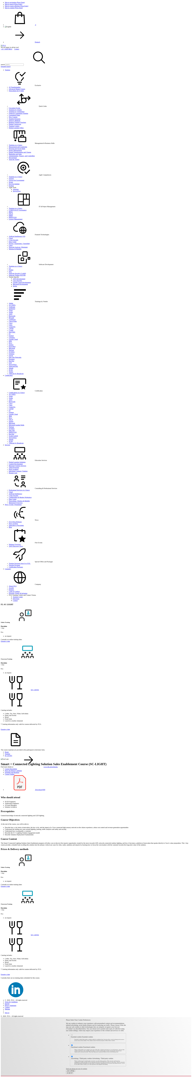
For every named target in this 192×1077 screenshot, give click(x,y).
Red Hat (11, 361)
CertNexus (12, 319)
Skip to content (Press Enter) (14, 8)
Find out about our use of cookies (76, 1069)
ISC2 (10, 343)
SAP (10, 363)
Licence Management (15, 219)
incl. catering (35, 690)
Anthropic (12, 307)
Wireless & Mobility (15, 249)
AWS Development (19, 279)
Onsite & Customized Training (18, 113)
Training (7, 70)
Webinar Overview (15, 544)
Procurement (13, 158)
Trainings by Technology (17, 111)
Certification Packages (16, 567)
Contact (16, 49)
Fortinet (11, 336)
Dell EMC (12, 332)
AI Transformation (14, 87)
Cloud (11, 238)
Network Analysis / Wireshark (18, 247)
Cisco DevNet (17, 281)
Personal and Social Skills (17, 149)
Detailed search (5, 66)
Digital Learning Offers (16, 128)
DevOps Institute (14, 184)
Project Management (15, 150)
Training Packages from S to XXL (19, 563)
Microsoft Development (20, 284)
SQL (10, 272)
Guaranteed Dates (14, 115)
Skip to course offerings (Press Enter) (16, 6)
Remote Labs (13, 473)
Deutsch (37, 42)
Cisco (10, 323)
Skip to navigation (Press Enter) (15, 2)
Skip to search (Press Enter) (13, 4)
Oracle (11, 355)
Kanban (11, 186)
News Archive (13, 523)
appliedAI (12, 309)
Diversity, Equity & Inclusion (18, 593)
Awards (11, 588)
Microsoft (12, 348)
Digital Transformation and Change (20, 152)
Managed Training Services (17, 466)
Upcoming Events (14, 108)
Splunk (11, 368)
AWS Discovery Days (16, 546)
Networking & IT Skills (16, 91)
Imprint (7, 1004)
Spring (15, 286)
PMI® (11, 215)
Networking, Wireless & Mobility (19, 501)
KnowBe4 (12, 346)
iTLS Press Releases (15, 522)
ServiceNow (17, 191)
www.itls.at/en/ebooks (51, 767)
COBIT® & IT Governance (17, 210)
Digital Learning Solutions (17, 462)
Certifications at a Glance (17, 392)
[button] (39, 64)
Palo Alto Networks (15, 357)
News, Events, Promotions (13, 504)
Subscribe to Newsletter (16, 525)
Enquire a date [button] (5, 641)
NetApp (11, 350)
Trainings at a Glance (15, 145)
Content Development (16, 464)
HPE (10, 341)
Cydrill (11, 330)
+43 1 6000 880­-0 (6, 49)
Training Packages (14, 119)
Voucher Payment (14, 565)
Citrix (10, 325)
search (3, 64)
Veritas (11, 372)
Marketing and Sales (15, 154)
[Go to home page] (3, 45)
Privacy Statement (10, 1005)
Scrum (11, 182)
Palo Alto (12, 430)
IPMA (11, 212)
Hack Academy (14, 469)
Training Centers (14, 126)
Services (7, 445)
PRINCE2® (13, 217)
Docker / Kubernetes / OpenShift (19, 243)
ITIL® (11, 214)
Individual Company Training (18, 471)
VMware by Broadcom (16, 373)
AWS (10, 314)
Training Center (18, 597)
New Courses (13, 117)
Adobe (11, 303)
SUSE (11, 370)
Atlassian (16, 189)
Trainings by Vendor (15, 110)
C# (10, 268)
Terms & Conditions (11, 1002)
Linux (11, 245)
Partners (11, 590)
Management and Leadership (18, 147)
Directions (16, 599)
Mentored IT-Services (15, 503)
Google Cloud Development (22, 282)
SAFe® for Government (16, 180)
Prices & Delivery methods (13, 771)
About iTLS (12, 586)
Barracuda (12, 316)
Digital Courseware (15, 124)
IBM (10, 416)
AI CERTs (12, 305)
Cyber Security (13, 240)
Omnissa (11, 354)
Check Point (13, 321)
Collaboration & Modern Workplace (20, 497)
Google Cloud (13, 339)
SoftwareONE (13, 366)
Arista (11, 310)
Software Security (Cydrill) (17, 273)
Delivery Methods (14, 120)
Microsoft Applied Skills (16, 425)
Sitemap (7, 1009)
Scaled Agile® (13, 436)
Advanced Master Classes (17, 89)
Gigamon (12, 337)
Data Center (12, 242)
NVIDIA (12, 352)
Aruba (11, 312)
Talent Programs (14, 467)
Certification (9, 375)
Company (8, 569)
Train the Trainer (14, 159)
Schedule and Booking (12, 772)
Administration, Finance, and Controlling (22, 156)
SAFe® (11, 178)
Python (11, 270)
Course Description (11, 769)
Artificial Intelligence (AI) (17, 236)
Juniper (11, 345)
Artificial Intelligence (15, 494)
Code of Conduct (14, 591)
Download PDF (40, 790)
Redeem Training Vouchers (17, 122)
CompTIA (12, 327)
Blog (10, 527)
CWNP (11, 328)
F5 (9, 334)
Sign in (7, 1013)
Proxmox (12, 359)
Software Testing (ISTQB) (17, 275)
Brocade (11, 318)
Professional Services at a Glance (19, 490)
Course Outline (9, 774)
